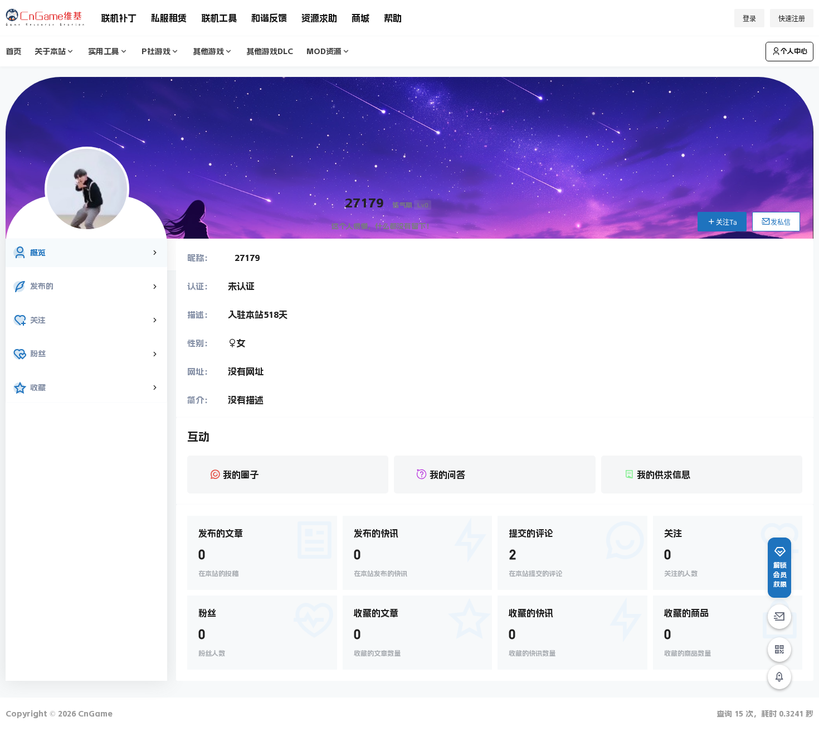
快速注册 (791, 18)
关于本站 (50, 51)
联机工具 (219, 17)
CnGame (94, 714)
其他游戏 (208, 51)
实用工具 (103, 51)
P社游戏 (156, 51)
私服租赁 (169, 17)
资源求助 (319, 17)
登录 (749, 18)
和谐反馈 (269, 17)
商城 (360, 17)
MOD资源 (324, 51)
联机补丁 (118, 17)
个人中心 (794, 51)
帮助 (393, 17)
